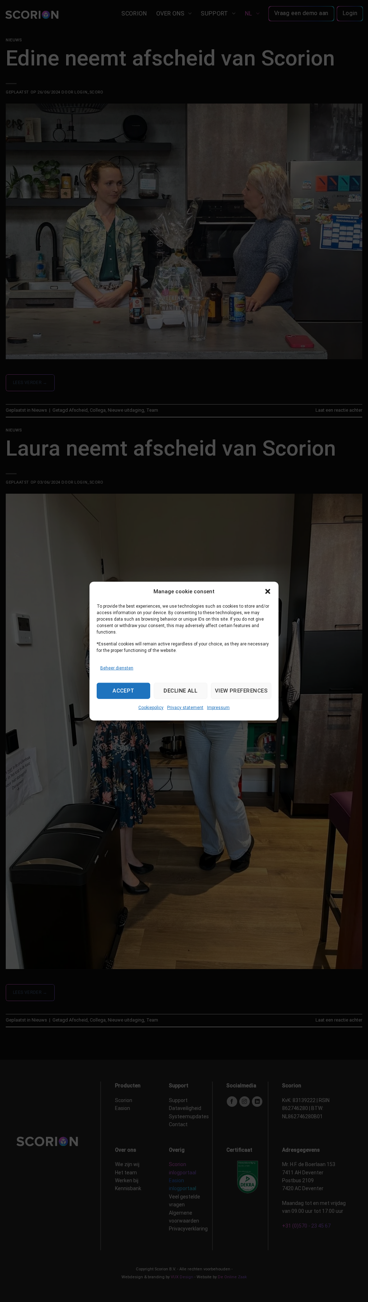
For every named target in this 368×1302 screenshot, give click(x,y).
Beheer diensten (116, 667)
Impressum (218, 707)
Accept (123, 690)
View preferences (241, 690)
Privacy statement (185, 707)
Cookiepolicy (151, 707)
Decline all (180, 690)
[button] (267, 591)
